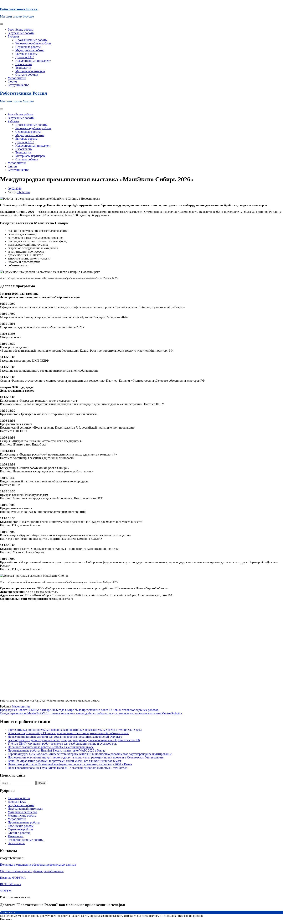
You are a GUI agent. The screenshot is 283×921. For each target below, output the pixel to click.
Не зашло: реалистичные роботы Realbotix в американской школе (51, 747)
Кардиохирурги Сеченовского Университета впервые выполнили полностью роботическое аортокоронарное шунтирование (90, 754)
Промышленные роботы (31, 40)
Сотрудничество (18, 85)
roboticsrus (23, 192)
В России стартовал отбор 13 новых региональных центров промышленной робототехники (68, 733)
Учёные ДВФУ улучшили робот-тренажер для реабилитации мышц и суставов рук (62, 743)
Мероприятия (17, 78)
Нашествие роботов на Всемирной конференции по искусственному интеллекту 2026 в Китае (70, 764)
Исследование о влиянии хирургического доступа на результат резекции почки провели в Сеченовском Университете (85, 757)
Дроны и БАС (24, 57)
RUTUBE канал (10, 884)
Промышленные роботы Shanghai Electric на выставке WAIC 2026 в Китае (56, 750)
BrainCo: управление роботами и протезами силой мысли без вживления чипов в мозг (64, 760)
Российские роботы (20, 29)
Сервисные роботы (28, 46)
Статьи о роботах (26, 74)
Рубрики (13, 36)
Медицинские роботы (29, 50)
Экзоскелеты (23, 64)
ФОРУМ (5, 890)
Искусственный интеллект (33, 60)
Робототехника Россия (19, 9)
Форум (12, 81)
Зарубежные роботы (21, 33)
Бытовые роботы (26, 53)
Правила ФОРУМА (13, 877)
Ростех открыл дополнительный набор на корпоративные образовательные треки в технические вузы (75, 729)
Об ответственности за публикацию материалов (32, 871)
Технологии (23, 67)
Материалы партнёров (30, 71)
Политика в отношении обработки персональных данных (38, 864)
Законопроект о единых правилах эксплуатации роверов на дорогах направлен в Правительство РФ (74, 740)
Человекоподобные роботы (33, 43)
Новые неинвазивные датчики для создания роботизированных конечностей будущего (65, 736)
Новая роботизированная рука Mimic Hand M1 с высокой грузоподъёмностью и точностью (67, 767)
